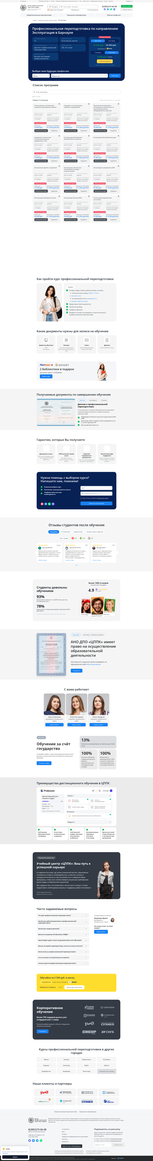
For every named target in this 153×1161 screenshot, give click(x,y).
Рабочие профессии (114, 15)
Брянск (106, 1065)
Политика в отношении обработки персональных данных (69, 1151)
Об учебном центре (43, 1)
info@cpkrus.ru (129, 1)
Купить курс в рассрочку (74, 987)
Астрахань (106, 1059)
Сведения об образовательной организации (66, 1)
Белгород (66, 1065)
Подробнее (5, 1153)
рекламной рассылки (116, 1141)
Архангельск (86, 1059)
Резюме (104, 400)
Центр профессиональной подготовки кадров (35, 6)
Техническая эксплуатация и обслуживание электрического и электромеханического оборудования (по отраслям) (104, 108)
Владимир (66, 1071)
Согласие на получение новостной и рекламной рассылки (69, 1153)
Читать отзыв (42, 560)
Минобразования (94, 664)
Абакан (46, 1059)
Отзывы (53, 1)
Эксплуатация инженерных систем (45, 198)
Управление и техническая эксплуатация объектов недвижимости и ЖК (42, 139)
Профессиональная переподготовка (39, 15)
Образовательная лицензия (34, 9)
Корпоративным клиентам (97, 1)
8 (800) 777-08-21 (93, 293)
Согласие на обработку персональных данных (97, 1151)
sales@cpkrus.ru (92, 298)
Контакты (111, 1)
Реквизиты (65, 1141)
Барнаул (46, 1065)
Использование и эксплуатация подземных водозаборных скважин (45, 106)
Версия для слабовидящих (71, 1146)
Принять (15, 1157)
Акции (105, 1)
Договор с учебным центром (93, 635)
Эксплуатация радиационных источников (103, 199)
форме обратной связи (80, 301)
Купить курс (46, 376)
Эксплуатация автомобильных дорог (105, 137)
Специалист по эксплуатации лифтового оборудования (73, 106)
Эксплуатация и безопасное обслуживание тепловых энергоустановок (72, 169)
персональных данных (102, 498)
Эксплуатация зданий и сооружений (45, 168)
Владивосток (46, 1071)
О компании (65, 1129)
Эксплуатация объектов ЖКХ (73, 198)
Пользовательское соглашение (94, 1153)
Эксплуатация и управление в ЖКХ (104, 168)
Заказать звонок (126, 6)
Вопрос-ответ (86, 1)
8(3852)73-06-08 (109, 6)
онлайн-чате (77, 296)
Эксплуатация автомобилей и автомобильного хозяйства (73, 138)
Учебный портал (126, 9)
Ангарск (66, 1059)
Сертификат (93, 400)
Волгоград (86, 1071)
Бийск (87, 1065)
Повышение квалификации (76, 15)
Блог (81, 1)
